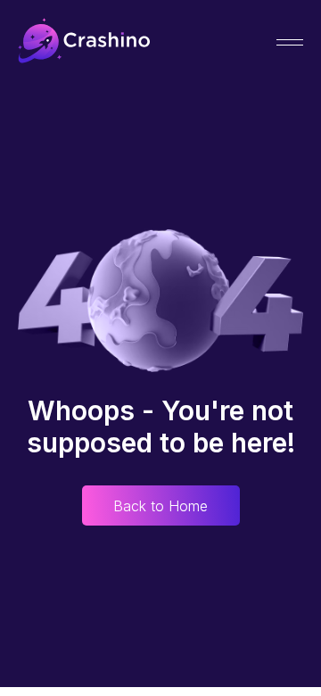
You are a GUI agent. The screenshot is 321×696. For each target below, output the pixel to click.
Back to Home (160, 506)
